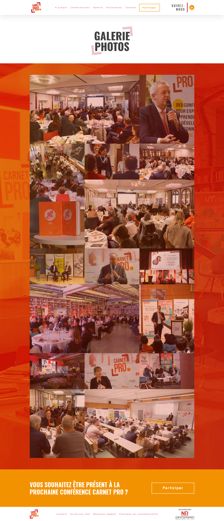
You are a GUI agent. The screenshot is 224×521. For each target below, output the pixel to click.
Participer (149, 7)
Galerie (98, 7)
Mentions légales (104, 514)
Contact (130, 7)
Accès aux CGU (80, 514)
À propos (61, 7)
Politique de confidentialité (138, 514)
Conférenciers (80, 7)
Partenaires (114, 7)
